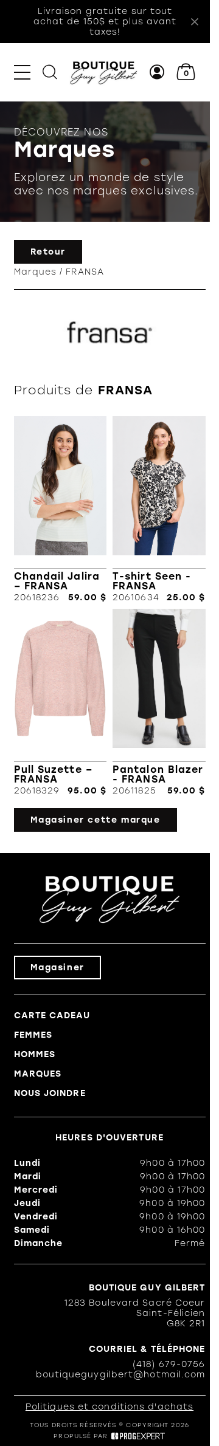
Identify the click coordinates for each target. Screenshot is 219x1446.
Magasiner (57, 967)
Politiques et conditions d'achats (109, 1407)
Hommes (35, 1054)
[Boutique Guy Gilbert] (103, 72)
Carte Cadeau (52, 1015)
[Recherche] (50, 72)
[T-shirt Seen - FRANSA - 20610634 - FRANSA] (159, 509)
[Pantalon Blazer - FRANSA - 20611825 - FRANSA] (159, 702)
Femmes (33, 1035)
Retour (48, 252)
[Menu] (22, 72)
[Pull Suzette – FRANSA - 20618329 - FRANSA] (60, 702)
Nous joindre (50, 1093)
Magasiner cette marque (95, 820)
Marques (35, 272)
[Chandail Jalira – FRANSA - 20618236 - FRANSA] (60, 509)
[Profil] (157, 72)
